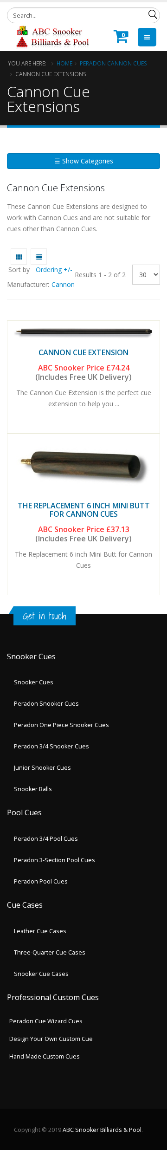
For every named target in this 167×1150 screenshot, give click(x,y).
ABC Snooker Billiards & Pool (102, 1130)
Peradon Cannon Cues (113, 63)
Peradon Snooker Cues (46, 704)
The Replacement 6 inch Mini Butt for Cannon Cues (84, 509)
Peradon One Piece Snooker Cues (61, 725)
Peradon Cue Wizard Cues (46, 1021)
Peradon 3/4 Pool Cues (46, 839)
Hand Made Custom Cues (44, 1056)
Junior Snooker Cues (42, 768)
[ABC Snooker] (52, 36)
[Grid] (19, 256)
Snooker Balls (33, 789)
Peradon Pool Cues (41, 881)
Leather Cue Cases (40, 931)
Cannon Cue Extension (83, 352)
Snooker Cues (33, 682)
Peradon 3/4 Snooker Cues (51, 746)
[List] (39, 256)
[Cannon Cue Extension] (83, 332)
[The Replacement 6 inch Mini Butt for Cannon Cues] (83, 466)
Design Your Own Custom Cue (51, 1039)
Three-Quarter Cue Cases (49, 952)
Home (64, 63)
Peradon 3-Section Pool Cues (54, 860)
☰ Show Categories (83, 160)
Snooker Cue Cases (41, 974)
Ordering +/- (54, 269)
